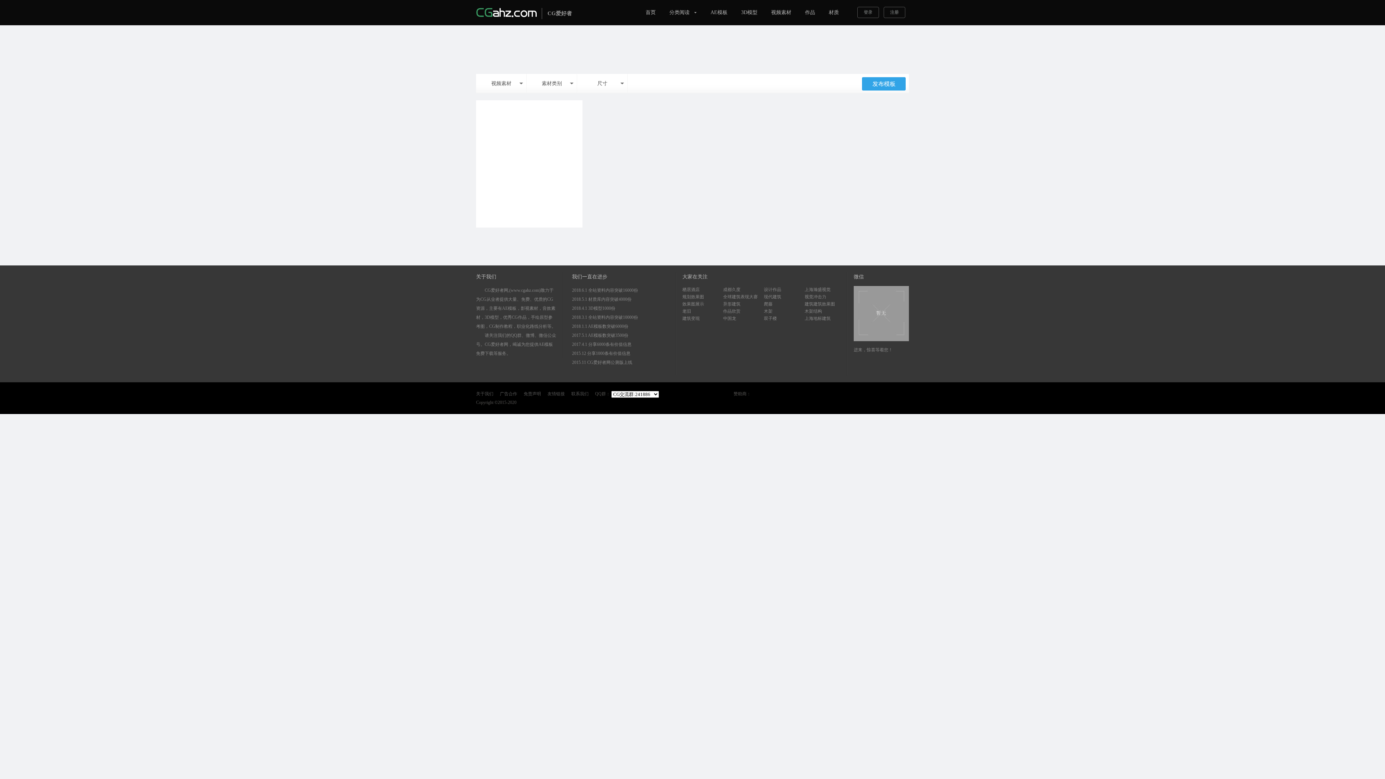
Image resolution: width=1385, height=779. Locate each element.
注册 (894, 12)
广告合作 (508, 393)
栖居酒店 (691, 289)
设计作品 (772, 289)
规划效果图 (693, 296)
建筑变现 (691, 318)
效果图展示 (693, 304)
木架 (768, 311)
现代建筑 (772, 296)
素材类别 (552, 83)
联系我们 (580, 393)
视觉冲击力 (815, 296)
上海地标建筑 (818, 318)
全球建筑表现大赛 (740, 296)
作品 (810, 12)
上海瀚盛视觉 (818, 289)
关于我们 (484, 393)
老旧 (686, 311)
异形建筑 (731, 304)
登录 (868, 12)
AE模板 (719, 12)
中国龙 (729, 318)
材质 (834, 12)
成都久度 (731, 289)
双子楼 (770, 318)
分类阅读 (679, 12)
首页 (651, 12)
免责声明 (532, 393)
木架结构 (813, 311)
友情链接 (556, 393)
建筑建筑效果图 (820, 304)
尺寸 (602, 83)
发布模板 (884, 84)
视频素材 (781, 12)
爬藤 (768, 304)
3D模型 (749, 12)
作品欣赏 (731, 311)
